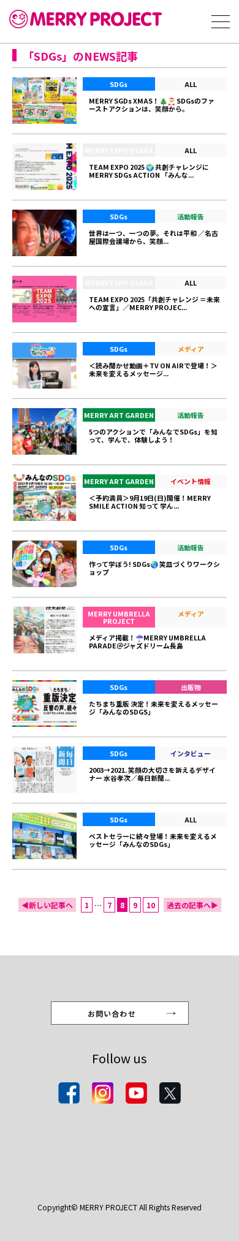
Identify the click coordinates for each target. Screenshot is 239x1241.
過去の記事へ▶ (192, 905)
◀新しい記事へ (47, 905)
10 (150, 905)
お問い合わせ (112, 1013)
